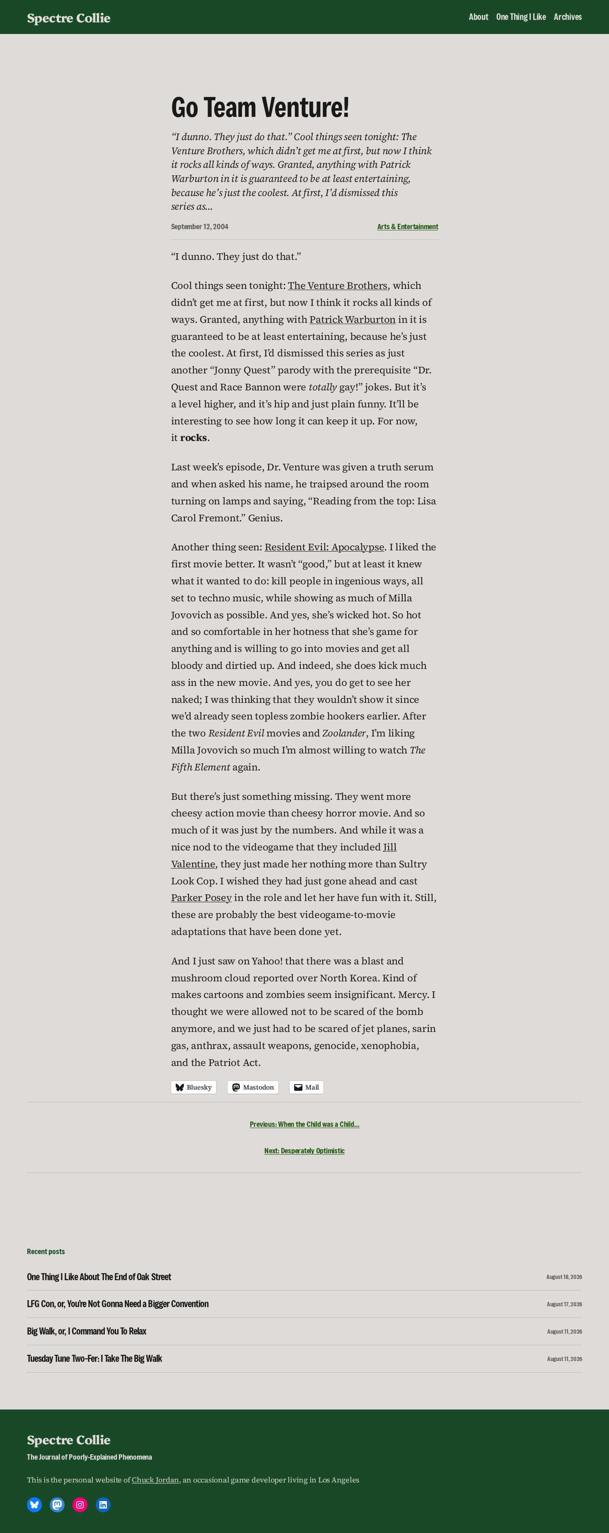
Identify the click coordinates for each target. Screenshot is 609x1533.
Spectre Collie (69, 17)
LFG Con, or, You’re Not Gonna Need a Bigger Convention (117, 1304)
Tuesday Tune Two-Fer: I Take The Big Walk (94, 1359)
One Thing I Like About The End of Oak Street (99, 1277)
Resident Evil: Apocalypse (324, 547)
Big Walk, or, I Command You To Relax (86, 1331)
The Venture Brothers (337, 285)
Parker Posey (201, 897)
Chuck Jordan (155, 1480)
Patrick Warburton (352, 319)
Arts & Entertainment (407, 226)
